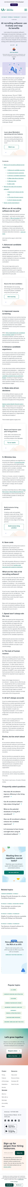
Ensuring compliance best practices (14, 1021)
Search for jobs (15, 1084)
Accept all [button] (9, 1185)
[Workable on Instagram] (19, 1121)
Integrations (4, 1084)
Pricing (3, 1075)
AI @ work (13, 989)
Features (4, 1078)
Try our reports (11, 442)
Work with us (5, 1097)
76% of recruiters (14, 218)
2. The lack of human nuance (15, 197)
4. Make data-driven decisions (15, 178)
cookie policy (21, 1179)
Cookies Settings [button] (14, 1181)
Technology (17, 17)
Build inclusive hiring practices (14, 527)
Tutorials (10, 17)
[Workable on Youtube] (12, 1121)
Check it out (14, 4)
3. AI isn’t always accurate (14, 200)
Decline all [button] (18, 1185)
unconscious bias (19, 462)
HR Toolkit (4, 17)
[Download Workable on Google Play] (10, 1131)
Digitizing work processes (13, 1017)
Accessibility (5, 1103)
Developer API (14, 1081)
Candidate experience (6, 893)
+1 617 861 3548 (14, 1112)
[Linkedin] (14, 59)
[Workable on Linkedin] (5, 1121)
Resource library (15, 1078)
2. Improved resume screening (15, 173)
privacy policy (7, 1167)
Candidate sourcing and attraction (13, 994)
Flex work (13, 998)
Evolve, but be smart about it (11, 203)
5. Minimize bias (11, 181)
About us (4, 1094)
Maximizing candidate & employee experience (13, 1008)
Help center (14, 1075)
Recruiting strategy (18, 903)
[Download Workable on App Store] (10, 1126)
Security (4, 1087)
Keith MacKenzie (14, 52)
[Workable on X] (15, 1121)
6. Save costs (10, 184)
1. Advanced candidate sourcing (16, 170)
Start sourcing (11, 297)
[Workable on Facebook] (9, 1121)
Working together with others (13, 1002)
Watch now (11, 147)
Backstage (4, 1100)
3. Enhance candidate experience (16, 175)
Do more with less (14, 872)
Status (3, 1106)
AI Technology (5, 1081)
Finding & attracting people (13, 1013)
